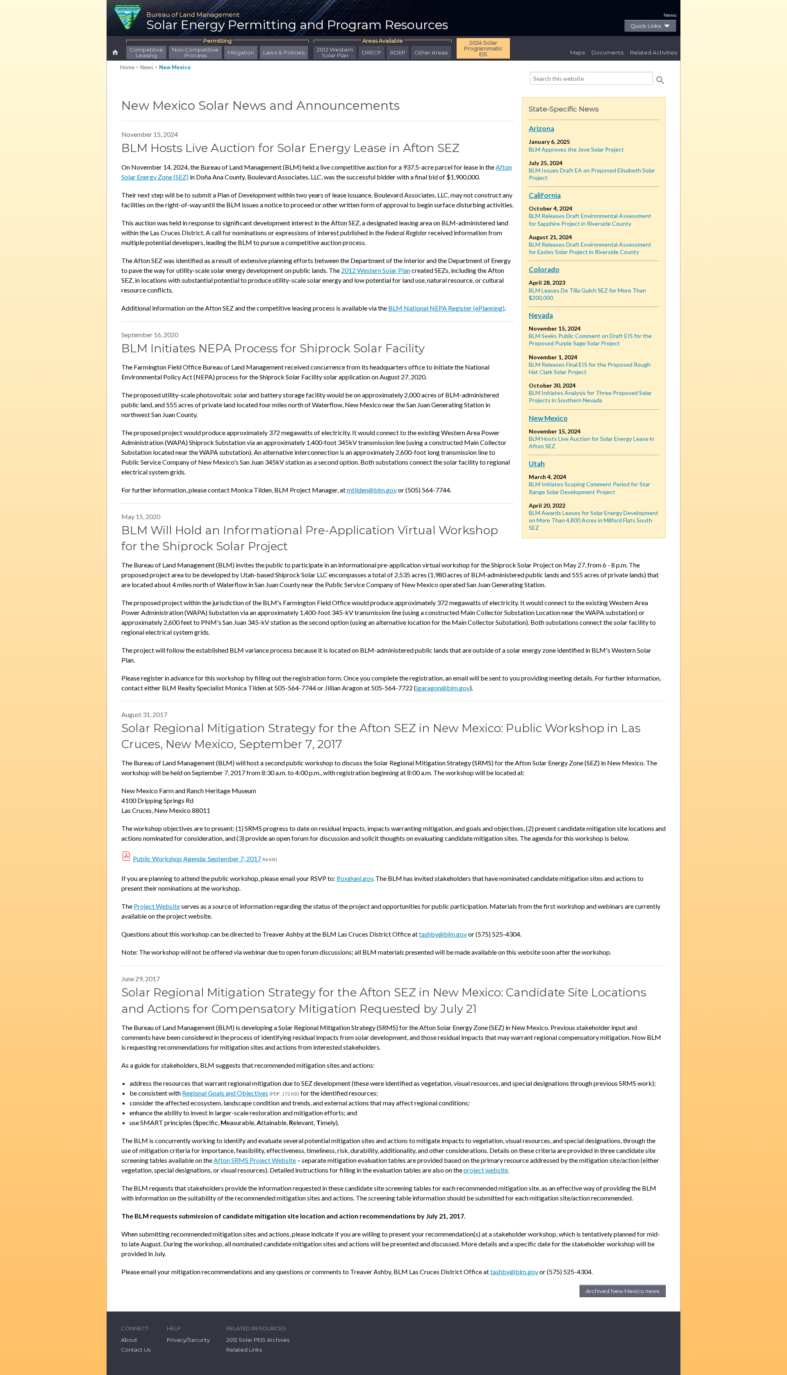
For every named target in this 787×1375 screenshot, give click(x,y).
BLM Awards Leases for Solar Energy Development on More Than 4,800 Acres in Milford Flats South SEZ (593, 520)
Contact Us (135, 1349)
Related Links (244, 1349)
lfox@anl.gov (355, 878)
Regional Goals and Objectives (225, 1093)
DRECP (371, 52)
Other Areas (431, 52)
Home (127, 67)
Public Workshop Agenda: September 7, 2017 (197, 858)
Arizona (541, 128)
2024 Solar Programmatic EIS (483, 48)
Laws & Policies (284, 52)
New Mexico (175, 67)
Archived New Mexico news (622, 1291)
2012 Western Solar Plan (335, 52)
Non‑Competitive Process (195, 52)
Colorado (544, 269)
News (670, 15)
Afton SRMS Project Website (255, 1160)
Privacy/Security (188, 1339)
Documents (607, 52)
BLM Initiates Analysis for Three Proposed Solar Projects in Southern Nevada (590, 396)
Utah (537, 463)
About (129, 1339)
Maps (577, 52)
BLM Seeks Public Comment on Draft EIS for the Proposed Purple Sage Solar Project (590, 339)
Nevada (541, 315)
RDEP (397, 52)
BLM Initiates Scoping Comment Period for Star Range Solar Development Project (589, 488)
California (545, 195)
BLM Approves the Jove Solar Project (576, 149)
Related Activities (653, 52)
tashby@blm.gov (443, 934)
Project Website (157, 906)
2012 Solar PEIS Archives (257, 1339)
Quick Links (645, 26)
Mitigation (240, 52)
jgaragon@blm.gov (443, 688)
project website (486, 1170)
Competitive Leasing (146, 52)
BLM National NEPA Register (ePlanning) (446, 308)
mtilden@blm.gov (372, 490)
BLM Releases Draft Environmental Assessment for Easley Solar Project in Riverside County (590, 248)
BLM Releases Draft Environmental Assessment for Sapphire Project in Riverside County (590, 219)
